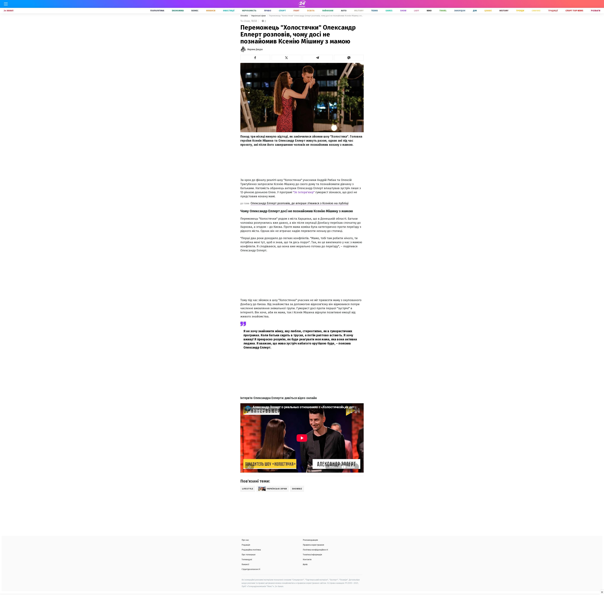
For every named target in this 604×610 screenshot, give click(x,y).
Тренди (520, 10)
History (503, 10)
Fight (296, 10)
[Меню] (6, 4)
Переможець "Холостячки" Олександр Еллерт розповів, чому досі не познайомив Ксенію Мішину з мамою (316, 16)
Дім (475, 10)
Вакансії (245, 564)
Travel (443, 10)
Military (359, 10)
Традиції (553, 10)
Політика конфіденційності (315, 550)
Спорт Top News (574, 10)
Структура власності (251, 569)
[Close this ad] (602, 592)
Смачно (536, 10)
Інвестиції (228, 10)
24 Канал (8, 10)
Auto (344, 10)
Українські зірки (258, 16)
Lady (416, 10)
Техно (374, 10)
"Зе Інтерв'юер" (304, 192)
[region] (302, 602)
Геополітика (157, 10)
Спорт (282, 10)
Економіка (178, 10)
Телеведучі (247, 559)
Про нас (245, 540)
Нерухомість (249, 10)
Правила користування (313, 545)
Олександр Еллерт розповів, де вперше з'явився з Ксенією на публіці (299, 203)
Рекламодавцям (310, 540)
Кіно (429, 10)
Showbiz (244, 16)
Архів (305, 564)
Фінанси (210, 10)
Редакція (246, 545)
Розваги (595, 10)
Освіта (310, 10)
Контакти (307, 559)
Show (403, 10)
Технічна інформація (312, 554)
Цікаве (488, 10)
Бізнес (194, 10)
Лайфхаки (327, 10)
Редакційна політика (251, 550)
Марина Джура (255, 49)
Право (267, 10)
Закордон (459, 10)
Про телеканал (248, 554)
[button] (255, 58)
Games (389, 10)
